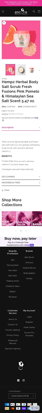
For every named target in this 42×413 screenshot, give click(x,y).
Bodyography (29, 273)
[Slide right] (39, 70)
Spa (12, 260)
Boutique (13, 297)
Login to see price (8, 111)
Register (29, 322)
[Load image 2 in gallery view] (21, 69)
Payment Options (13, 349)
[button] (2, 11)
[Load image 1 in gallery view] (10, 69)
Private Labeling (12, 330)
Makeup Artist (13, 281)
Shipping (5, 114)
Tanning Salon (13, 265)
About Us (13, 319)
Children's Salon (13, 286)
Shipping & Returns (13, 341)
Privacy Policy (13, 335)
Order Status (29, 327)
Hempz (4, 79)
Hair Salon (12, 270)
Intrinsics (29, 263)
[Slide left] (2, 70)
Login (29, 317)
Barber (13, 292)
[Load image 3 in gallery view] (31, 69)
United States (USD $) (20, 396)
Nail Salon (12, 276)
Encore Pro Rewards (29, 334)
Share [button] (6, 190)
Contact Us (13, 325)
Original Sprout (29, 268)
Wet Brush (29, 257)
